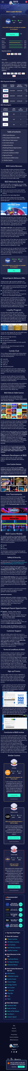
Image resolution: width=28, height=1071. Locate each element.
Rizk (8, 996)
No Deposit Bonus (13, 962)
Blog (14, 1025)
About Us (14, 1028)
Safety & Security (8, 145)
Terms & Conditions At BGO (11, 153)
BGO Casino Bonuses (9, 135)
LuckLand (10, 990)
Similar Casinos (8, 160)
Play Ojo (10, 993)
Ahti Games (11, 973)
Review (20, 904)
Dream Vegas (11, 982)
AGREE (21, 1067)
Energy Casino (12, 985)
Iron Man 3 (10, 1014)
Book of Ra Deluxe (13, 1011)
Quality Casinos (12, 950)
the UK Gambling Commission (19, 562)
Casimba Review (14, 799)
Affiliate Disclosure (14, 1039)
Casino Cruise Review (14, 841)
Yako (8, 999)
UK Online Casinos (13, 942)
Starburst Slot (11, 1005)
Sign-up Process (7, 155)
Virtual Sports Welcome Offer (11, 138)
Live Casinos (11, 945)
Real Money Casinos (13, 948)
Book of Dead (11, 1008)
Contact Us (14, 1031)
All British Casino (12, 976)
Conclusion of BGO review (11, 158)
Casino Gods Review (14, 890)
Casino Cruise (11, 979)
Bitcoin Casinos (12, 939)
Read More (14, 1066)
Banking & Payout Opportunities (12, 148)
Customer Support (8, 150)
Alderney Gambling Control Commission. (13, 564)
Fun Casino (10, 987)
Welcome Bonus (12, 965)
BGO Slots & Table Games (10, 140)
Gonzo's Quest (12, 1017)
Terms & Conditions (14, 1037)
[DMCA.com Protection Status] (18, 1059)
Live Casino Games (8, 143)
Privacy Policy (14, 1034)
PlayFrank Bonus (12, 959)
